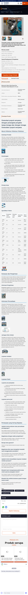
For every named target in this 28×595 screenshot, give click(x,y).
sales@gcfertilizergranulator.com (9, 1)
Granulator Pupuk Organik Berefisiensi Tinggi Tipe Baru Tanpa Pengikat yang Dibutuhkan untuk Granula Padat (20, 559)
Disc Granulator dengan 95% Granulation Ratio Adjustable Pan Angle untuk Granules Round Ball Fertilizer (7, 559)
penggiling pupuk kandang (7, 490)
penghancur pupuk (19, 490)
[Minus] (26, 564)
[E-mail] (6, 507)
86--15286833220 (23, 1)
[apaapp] (3, 507)
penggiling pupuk (6, 493)
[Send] (26, 592)
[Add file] (2, 592)
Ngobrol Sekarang (14, 511)
